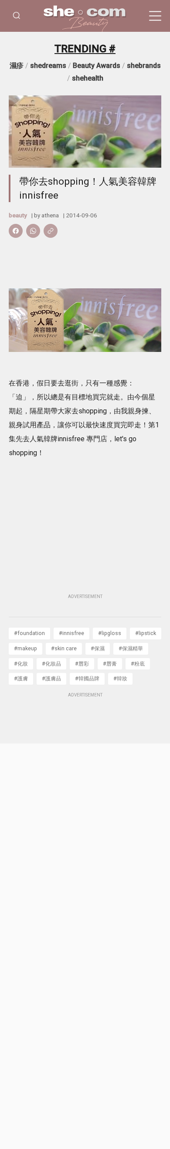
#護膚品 (51, 678)
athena (50, 215)
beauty (18, 215)
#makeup (25, 648)
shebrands (144, 65)
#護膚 (21, 678)
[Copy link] (51, 231)
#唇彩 (82, 663)
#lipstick (145, 633)
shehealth (87, 78)
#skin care (64, 648)
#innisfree (71, 633)
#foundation (29, 633)
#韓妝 (120, 678)
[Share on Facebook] (16, 231)
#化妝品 (51, 663)
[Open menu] (155, 16)
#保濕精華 (131, 648)
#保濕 (98, 648)
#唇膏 (110, 663)
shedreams (48, 65)
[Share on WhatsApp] (33, 231)
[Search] (16, 15)
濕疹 (17, 65)
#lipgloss (109, 633)
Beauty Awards (96, 65)
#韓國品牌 (87, 678)
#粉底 (138, 663)
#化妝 (21, 663)
